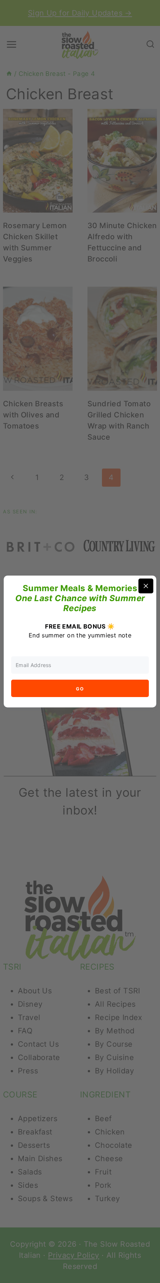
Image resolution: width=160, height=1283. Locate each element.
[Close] (145, 586)
